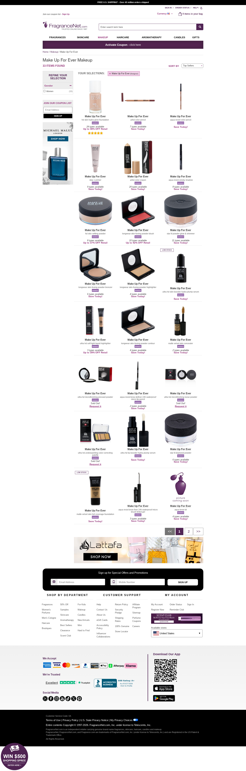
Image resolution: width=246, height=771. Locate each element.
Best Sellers (66, 625)
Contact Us (102, 609)
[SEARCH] (199, 27)
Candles (82, 615)
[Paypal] (85, 665)
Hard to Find (84, 630)
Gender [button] (48, 85)
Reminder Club (177, 609)
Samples (64, 609)
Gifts (195, 37)
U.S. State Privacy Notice (94, 720)
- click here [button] (123, 44)
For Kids (82, 604)
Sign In (168, 8)
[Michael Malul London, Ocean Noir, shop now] (58, 155)
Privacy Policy (70, 720)
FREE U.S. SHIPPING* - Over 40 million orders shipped (123, 2)
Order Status (182, 8)
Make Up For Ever (124, 73)
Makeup (103, 37)
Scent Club (65, 635)
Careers (136, 626)
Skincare (83, 37)
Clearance (65, 630)
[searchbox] (147, 27)
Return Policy (121, 604)
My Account (157, 604)
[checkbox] (58, 91)
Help (195, 8)
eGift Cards (102, 620)
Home (45, 52)
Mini (80, 625)
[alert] (165, 14)
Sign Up (58, 116)
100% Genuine (122, 626)
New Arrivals (84, 620)
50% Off (64, 604)
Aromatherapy (67, 620)
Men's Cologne (49, 618)
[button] (95, 99)
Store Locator (121, 631)
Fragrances (57, 37)
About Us (101, 615)
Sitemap (136, 612)
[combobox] (151, 27)
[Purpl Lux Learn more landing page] (176, 619)
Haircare (123, 37)
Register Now (157, 609)
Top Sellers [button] (188, 65)
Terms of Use (53, 720)
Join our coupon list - (56, 14)
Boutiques (47, 628)
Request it (95, 406)
